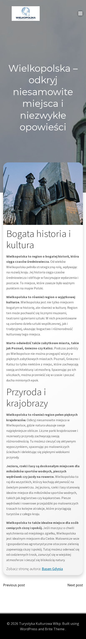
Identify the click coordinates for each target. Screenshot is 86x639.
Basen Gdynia (52, 568)
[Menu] (80, 13)
